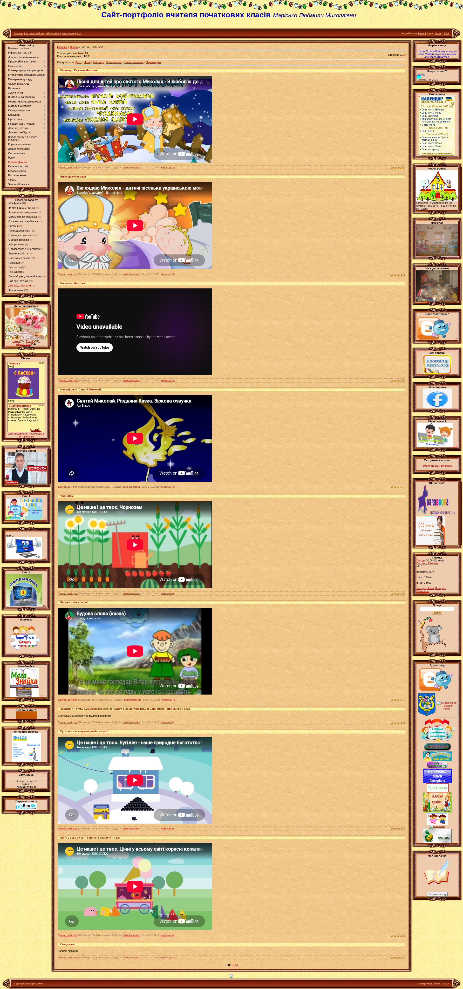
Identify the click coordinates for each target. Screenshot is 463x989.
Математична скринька (22, 216)
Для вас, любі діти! (19, 285)
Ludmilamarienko (131, 167)
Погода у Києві (425, 588)
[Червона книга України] (26, 717)
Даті (77, 62)
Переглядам (153, 62)
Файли (74, 47)
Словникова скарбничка (23, 221)
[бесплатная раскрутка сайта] (26, 809)
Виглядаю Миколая (73, 176)
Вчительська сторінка (21, 207)
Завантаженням (133, 62)
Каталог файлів (35, 33)
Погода (420, 560)
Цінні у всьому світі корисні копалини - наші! (90, 837)
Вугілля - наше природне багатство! (84, 731)
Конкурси (14, 262)
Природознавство (19, 230)
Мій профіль (53, 33)
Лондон (420, 74)
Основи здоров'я (18, 239)
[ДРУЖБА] (437, 823)
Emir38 (30, 341)
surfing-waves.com (442, 469)
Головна (18, 33)
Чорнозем (67, 495)
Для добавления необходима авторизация (26, 435)
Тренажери (15, 271)
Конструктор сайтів (428, 983)
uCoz (445, 983)
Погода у (427, 563)
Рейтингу (98, 62)
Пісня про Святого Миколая (78, 70)
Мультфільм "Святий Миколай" (81, 389)
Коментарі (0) (168, 167)
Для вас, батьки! (18, 281)
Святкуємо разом (19, 258)
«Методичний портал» (437, 465)
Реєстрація (68, 33)
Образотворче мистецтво (24, 248)
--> (44, 518)
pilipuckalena (23, 344)
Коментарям (114, 62)
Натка (16, 341)
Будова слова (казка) (74, 602)
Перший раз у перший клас (25, 276)
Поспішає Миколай (72, 283)
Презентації (15, 267)
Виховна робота (18, 253)
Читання (13, 226)
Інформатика (16, 244)
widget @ (426, 469)
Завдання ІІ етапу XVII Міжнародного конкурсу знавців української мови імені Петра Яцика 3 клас (125, 708)
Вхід (79, 33)
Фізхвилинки (15, 290)
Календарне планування (23, 212)
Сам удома (67, 944)
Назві (87, 62)
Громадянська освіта (21, 235)
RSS (446, 33)
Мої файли (14, 203)
